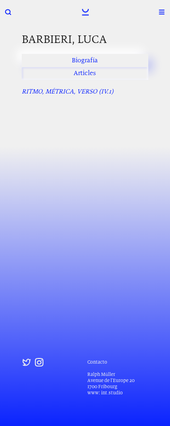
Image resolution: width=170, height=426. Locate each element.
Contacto (97, 362)
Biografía (85, 60)
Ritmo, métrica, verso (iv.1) (68, 91)
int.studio (112, 393)
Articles (85, 72)
